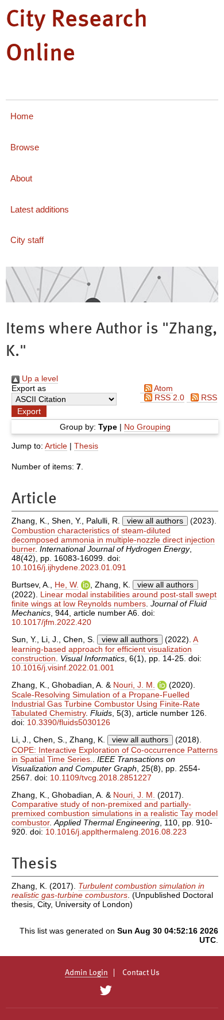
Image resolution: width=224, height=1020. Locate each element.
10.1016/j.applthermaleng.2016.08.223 (116, 831)
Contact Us (141, 973)
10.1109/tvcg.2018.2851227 (101, 777)
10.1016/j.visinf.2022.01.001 (62, 667)
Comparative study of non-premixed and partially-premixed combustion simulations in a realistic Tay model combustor (114, 813)
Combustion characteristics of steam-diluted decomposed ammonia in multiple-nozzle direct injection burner (113, 539)
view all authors (155, 520)
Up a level (39, 378)
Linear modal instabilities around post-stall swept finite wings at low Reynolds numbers (114, 599)
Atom (162, 388)
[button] (29, 411)
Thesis (86, 445)
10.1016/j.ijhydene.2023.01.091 (68, 567)
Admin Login (86, 973)
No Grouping (147, 426)
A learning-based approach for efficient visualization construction (104, 649)
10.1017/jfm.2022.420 (51, 622)
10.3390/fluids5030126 (68, 722)
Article (56, 445)
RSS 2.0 (168, 397)
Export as (28, 388)
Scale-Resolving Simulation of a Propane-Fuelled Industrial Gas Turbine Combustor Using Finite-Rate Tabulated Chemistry (105, 704)
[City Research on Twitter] (105, 991)
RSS (208, 397)
